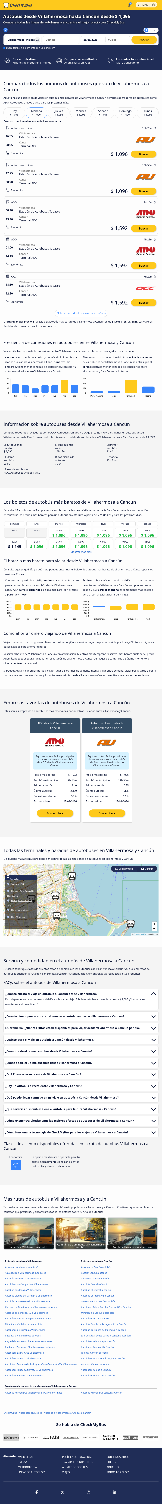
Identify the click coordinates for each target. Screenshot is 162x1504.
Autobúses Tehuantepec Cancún (98, 1341)
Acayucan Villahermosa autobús (22, 1267)
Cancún (148, 868)
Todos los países (118, 1472)
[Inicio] (17, 5)
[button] (55, 895)
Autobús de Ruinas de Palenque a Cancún (103, 1329)
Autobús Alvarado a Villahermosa (23, 1278)
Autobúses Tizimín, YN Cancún (97, 1347)
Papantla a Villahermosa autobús (23, 1335)
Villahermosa (125, 868)
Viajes (66, 1472)
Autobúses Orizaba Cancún (95, 1318)
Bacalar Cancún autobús (94, 1272)
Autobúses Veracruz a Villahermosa (24, 1375)
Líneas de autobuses (32, 1472)
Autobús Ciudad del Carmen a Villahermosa (28, 1295)
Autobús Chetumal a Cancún (96, 1289)
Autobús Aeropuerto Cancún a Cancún (101, 1392)
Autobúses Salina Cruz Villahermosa (24, 1352)
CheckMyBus (10, 1412)
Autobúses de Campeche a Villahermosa (26, 1284)
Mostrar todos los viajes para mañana (83, 313)
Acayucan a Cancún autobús (96, 1267)
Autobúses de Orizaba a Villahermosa (25, 1329)
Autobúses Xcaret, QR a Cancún (98, 1375)
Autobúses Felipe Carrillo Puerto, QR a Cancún (106, 1307)
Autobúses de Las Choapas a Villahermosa (28, 1318)
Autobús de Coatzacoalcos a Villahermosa (27, 1301)
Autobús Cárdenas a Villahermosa (23, 1289)
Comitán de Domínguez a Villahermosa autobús (31, 1307)
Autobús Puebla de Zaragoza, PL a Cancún (104, 1324)
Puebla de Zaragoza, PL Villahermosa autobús (30, 1347)
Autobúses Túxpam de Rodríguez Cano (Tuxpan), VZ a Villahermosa (41, 1364)
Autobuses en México (30, 1412)
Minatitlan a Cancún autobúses (97, 1312)
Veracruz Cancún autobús (95, 1364)
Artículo (113, 1467)
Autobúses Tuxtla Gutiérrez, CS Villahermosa (29, 1369)
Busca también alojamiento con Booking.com (30, 47)
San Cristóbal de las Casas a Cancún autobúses (106, 1335)
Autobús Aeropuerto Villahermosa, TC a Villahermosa (33, 1392)
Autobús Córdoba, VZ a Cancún (98, 1295)
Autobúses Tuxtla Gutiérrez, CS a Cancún (103, 1358)
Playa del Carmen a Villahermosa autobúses (28, 1341)
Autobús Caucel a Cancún (94, 1284)
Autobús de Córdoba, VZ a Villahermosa (26, 1312)
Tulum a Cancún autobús (94, 1352)
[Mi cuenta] (129, 4)
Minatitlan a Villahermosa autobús (23, 1324)
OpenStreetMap (140, 934)
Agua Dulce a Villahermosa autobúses (25, 1272)
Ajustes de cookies (75, 1467)
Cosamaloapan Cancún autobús (98, 1301)
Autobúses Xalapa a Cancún (96, 1369)
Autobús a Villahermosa (57, 1412)
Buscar (144, 154)
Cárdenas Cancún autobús (95, 1278)
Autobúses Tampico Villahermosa (23, 1358)
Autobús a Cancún (81, 1412)
